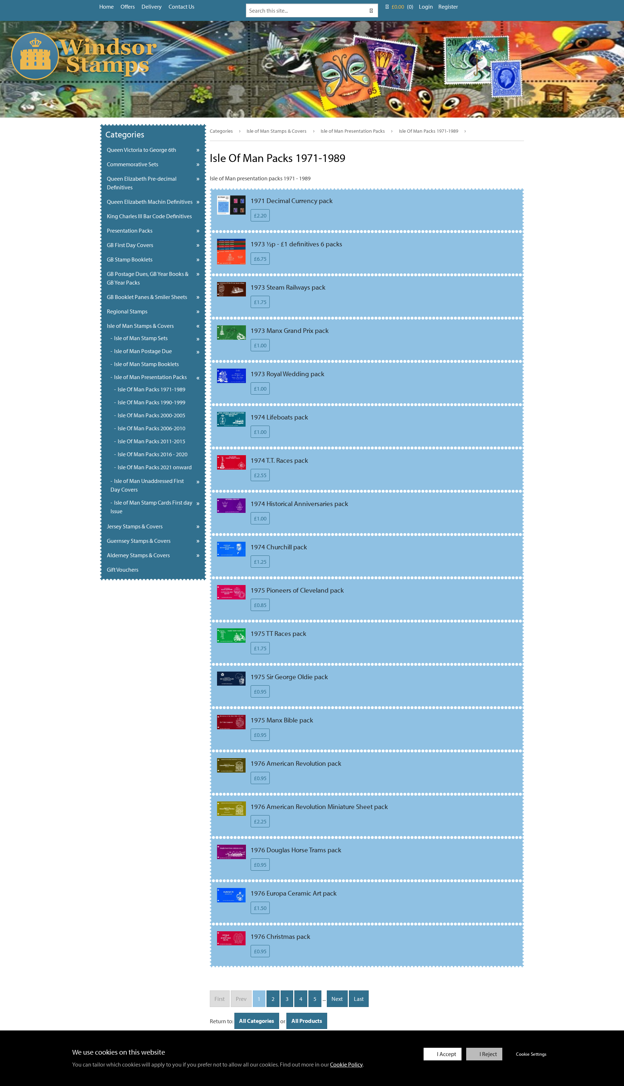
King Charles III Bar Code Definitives (149, 216)
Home (106, 6)
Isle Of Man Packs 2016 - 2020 (152, 454)
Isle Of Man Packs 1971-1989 (428, 130)
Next (337, 998)
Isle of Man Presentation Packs (353, 130)
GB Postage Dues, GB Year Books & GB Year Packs (147, 278)
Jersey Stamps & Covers (134, 526)
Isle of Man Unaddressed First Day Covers (147, 485)
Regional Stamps (127, 311)
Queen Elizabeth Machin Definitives (149, 201)
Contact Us (181, 6)
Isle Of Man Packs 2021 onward (155, 467)
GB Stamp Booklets (129, 259)
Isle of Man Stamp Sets (141, 338)
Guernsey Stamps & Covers (138, 540)
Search (371, 10)
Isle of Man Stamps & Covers (277, 130)
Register (448, 6)
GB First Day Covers (130, 245)
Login (426, 6)
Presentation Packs (129, 230)
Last (359, 998)
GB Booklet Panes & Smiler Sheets (147, 296)
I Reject (488, 1054)
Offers (128, 6)
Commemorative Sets (132, 164)
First (219, 998)
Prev (241, 998)
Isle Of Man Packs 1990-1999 (151, 402)
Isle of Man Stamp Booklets (146, 364)
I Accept (446, 1054)
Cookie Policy (346, 1064)
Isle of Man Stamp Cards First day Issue (151, 507)
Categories (221, 130)
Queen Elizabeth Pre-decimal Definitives (142, 183)
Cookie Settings (531, 1054)
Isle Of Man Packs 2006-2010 (151, 428)
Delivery (152, 6)
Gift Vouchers (122, 569)
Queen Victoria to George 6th (141, 149)
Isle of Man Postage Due (143, 351)
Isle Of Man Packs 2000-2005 (151, 415)
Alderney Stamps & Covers (138, 555)
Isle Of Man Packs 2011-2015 (151, 441)
